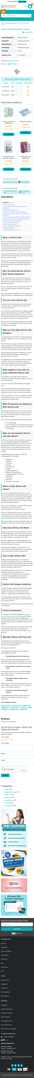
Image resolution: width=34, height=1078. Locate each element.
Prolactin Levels (9, 800)
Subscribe (17, 929)
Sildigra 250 (23, 709)
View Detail (8, 134)
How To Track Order (6, 1025)
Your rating (5, 737)
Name (3, 754)
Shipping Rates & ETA (7, 1009)
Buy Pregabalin (5, 992)
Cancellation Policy (6, 1021)
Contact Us (4, 947)
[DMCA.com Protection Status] (17, 933)
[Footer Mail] (4, 1040)
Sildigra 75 (5, 709)
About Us (3, 943)
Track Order (22, 2)
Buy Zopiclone (5, 996)
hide (11, 202)
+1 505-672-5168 (12, 1)
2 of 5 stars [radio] (4, 740)
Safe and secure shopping (8, 1029)
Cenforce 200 (5, 980)
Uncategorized (9, 805)
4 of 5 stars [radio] (9, 740)
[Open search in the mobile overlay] (16, 15)
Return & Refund (5, 1017)
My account (4, 967)
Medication (8, 797)
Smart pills (8, 803)
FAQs (2, 971)
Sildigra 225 (14, 709)
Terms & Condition (6, 951)
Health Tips (8, 795)
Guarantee (4, 1005)
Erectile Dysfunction (11, 23)
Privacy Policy (5, 955)
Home (3, 23)
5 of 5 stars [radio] (12, 740)
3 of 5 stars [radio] (7, 740)
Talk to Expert (29, 32)
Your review (5, 743)
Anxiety (7, 789)
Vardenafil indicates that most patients (15, 615)
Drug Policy (4, 959)
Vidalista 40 (4, 988)
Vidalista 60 (4, 984)
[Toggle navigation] (2, 18)
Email (3, 760)
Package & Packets (6, 1013)
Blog (2, 963)
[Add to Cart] (28, 87)
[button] (3, 12)
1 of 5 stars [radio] (2, 740)
